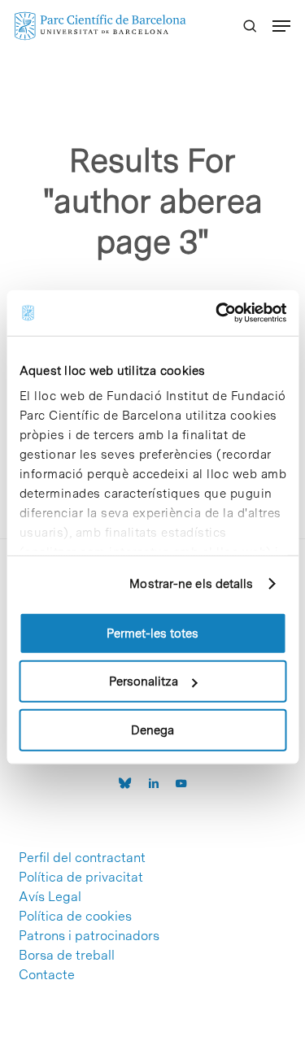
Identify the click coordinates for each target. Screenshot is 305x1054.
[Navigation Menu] (281, 26)
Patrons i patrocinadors (89, 936)
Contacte (47, 975)
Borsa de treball (67, 955)
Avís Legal (50, 897)
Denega (152, 729)
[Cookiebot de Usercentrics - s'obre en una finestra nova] (217, 313)
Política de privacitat (81, 877)
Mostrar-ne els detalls (191, 584)
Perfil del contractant (82, 858)
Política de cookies (75, 916)
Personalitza (143, 681)
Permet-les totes (152, 632)
